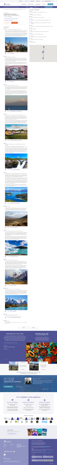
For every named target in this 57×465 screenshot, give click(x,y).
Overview (23, 327)
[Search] (52, 1)
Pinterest (6, 459)
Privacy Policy (44, 450)
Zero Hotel (12, 53)
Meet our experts (18, 386)
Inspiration (38, 1)
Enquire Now (14, 22)
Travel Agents (19, 444)
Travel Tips (28, 373)
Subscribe (48, 460)
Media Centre (19, 445)
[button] (42, 52)
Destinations (24, 4)
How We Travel (37, 4)
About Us (43, 4)
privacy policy (45, 447)
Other (39, 372)
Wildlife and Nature (34, 373)
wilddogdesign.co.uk (51, 463)
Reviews (4, 446)
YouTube (8, 459)
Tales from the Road (23, 373)
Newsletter (27, 1)
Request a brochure (12, 433)
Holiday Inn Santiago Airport (15, 317)
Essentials (33, 327)
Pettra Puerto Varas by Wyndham (16, 111)
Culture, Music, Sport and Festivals (22, 372)
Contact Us (50, 4)
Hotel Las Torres (13, 285)
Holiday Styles (30, 4)
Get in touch (8, 386)
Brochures (32, 1)
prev (4, 359)
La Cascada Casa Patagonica (15, 169)
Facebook (4, 459)
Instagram (9, 459)
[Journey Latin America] (7, 4)
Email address (33, 458)
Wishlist (20, 1)
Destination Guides (30, 372)
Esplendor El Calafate (14, 227)
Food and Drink (36, 372)
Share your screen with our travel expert (21, 446)
